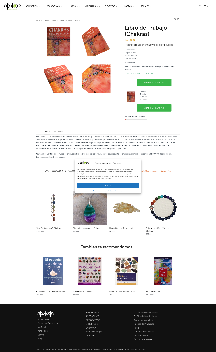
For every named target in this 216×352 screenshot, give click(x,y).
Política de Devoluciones (145, 316)
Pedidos (138, 327)
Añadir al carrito (154, 82)
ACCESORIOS (92, 316)
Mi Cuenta (42, 326)
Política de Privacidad (115, 191)
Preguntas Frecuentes (47, 323)
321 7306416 (140, 349)
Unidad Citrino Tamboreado (121, 228)
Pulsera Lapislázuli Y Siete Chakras (157, 229)
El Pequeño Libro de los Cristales (50, 291)
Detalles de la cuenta (144, 331)
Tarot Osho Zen (153, 291)
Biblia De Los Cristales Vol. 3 (122, 291)
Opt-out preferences (99, 191)
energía (141, 171)
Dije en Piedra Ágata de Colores (86, 228)
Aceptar (108, 185)
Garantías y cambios (143, 320)
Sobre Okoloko (44, 319)
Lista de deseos (141, 335)
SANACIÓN (91, 327)
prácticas (163, 171)
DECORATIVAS (93, 320)
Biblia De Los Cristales (82, 291)
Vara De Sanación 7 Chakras (48, 228)
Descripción (58, 131)
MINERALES (92, 323)
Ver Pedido (42, 330)
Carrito (40, 334)
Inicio (38, 20)
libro (147, 171)
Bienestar (54, 20)
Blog (39, 338)
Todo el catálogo (94, 331)
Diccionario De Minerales (146, 312)
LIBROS (46, 20)
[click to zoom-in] (59, 42)
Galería (47, 131)
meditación (154, 171)
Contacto (90, 335)
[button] (137, 163)
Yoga (169, 171)
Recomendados (93, 312)
